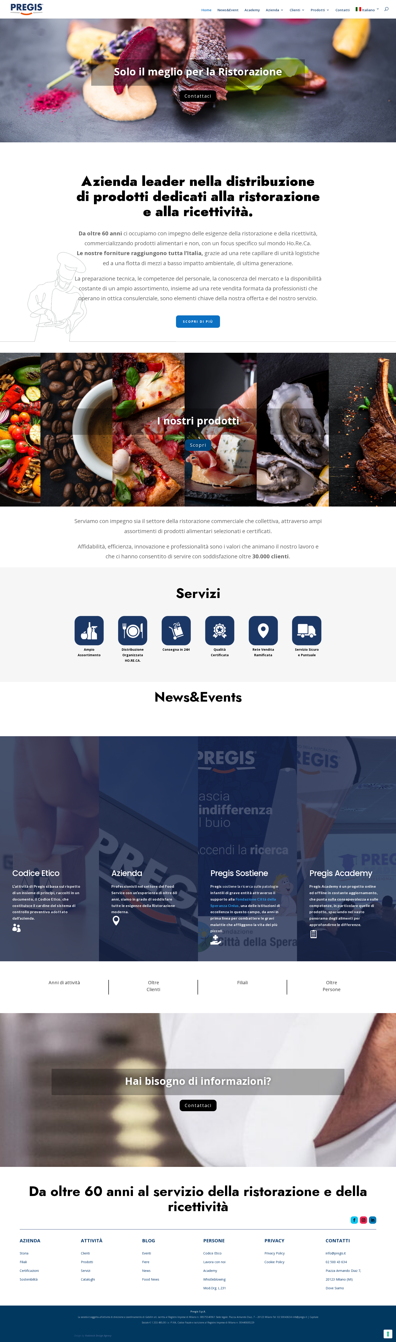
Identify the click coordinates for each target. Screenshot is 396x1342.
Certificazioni (29, 1270)
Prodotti (318, 10)
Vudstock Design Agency (98, 1335)
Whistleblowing (214, 1279)
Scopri (198, 445)
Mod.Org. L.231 (214, 1288)
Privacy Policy (275, 1253)
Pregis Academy (340, 873)
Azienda (272, 10)
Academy (252, 10)
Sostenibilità (29, 1279)
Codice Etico (35, 873)
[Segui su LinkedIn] (372, 1220)
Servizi (85, 1270)
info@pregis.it (336, 1253)
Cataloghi (88, 1279)
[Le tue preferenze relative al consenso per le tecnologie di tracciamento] (388, 1334)
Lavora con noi (214, 1262)
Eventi (146, 1253)
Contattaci (197, 96)
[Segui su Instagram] (363, 1220)
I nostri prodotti (198, 420)
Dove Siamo (335, 1288)
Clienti (295, 10)
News (146, 1270)
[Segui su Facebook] (354, 1220)
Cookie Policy (274, 1262)
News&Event (228, 10)
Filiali (23, 1262)
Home (206, 10)
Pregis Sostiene (239, 873)
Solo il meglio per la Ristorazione (198, 71)
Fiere (145, 1262)
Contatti (343, 10)
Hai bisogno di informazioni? (198, 1081)
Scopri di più (198, 321)
